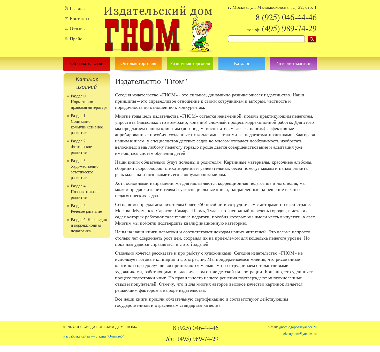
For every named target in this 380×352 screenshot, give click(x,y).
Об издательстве (86, 63)
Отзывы (78, 28)
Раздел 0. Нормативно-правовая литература (89, 101)
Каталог (242, 63)
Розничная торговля (190, 63)
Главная (78, 8)
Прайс (76, 38)
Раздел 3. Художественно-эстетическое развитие (85, 169)
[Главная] (158, 54)
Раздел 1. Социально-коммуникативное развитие (87, 124)
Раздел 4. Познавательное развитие (85, 191)
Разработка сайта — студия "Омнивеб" (93, 336)
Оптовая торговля (138, 63)
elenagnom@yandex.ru (300, 333)
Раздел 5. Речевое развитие (86, 208)
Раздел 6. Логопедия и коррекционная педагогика (89, 225)
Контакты (79, 18)
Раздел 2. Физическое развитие (81, 146)
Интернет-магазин (293, 63)
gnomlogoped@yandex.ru (298, 326)
